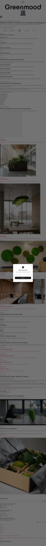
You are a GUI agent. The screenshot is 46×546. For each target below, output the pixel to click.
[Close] (31, 265)
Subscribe (23, 277)
